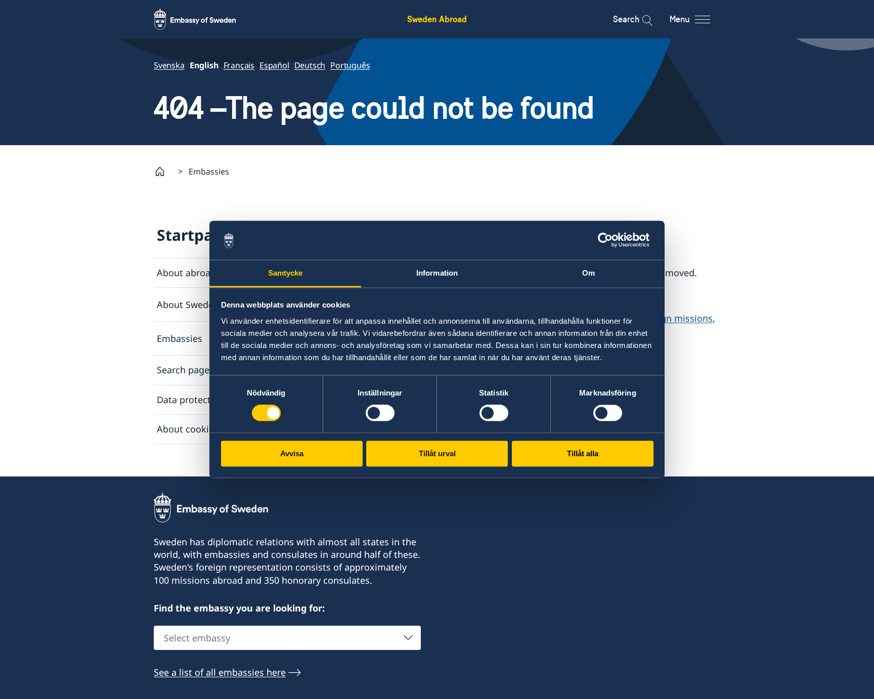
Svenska (169, 65)
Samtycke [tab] (285, 273)
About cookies (188, 429)
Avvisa (291, 453)
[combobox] (287, 638)
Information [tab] (437, 273)
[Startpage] (164, 171)
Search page (183, 370)
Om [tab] (588, 273)
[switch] (380, 413)
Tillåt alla (582, 453)
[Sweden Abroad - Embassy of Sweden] (204, 19)
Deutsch (310, 65)
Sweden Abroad (437, 19)
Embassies (179, 338)
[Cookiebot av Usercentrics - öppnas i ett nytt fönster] (609, 240)
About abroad (186, 273)
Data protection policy (204, 400)
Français (239, 65)
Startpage (194, 235)
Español (274, 65)
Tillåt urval (437, 453)
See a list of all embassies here (220, 672)
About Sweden (188, 304)
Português (350, 65)
